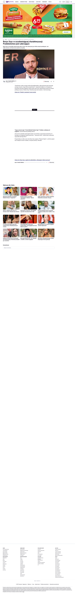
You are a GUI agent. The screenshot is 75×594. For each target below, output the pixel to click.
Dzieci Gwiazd (31, 1)
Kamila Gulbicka (11, 81)
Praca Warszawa (57, 560)
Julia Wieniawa (5, 550)
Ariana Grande (5, 551)
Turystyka (21, 562)
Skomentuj (47, 81)
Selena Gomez (22, 551)
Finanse (4, 562)
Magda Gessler (22, 554)
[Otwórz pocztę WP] (60, 2)
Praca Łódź (57, 562)
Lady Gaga (21, 555)
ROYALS (50, 1)
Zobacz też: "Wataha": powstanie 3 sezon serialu (25, 92)
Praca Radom (57, 566)
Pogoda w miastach (41, 563)
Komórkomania (22, 566)
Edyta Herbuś (57, 554)
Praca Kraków (57, 561)
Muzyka (16, 1)
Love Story (38, 1)
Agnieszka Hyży (5, 555)
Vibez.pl (39, 561)
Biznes (4, 560)
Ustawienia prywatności (54, 584)
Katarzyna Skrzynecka (41, 550)
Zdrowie (4, 566)
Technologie (4, 561)
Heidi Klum (39, 551)
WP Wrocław (22, 571)
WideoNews (44, 1)
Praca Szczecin (57, 567)
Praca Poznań (57, 565)
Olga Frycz (56, 550)
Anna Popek (39, 555)
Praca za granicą (57, 573)
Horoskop (21, 561)
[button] (63, 1)
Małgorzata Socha (5, 554)
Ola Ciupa (39, 549)
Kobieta (4, 565)
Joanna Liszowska (58, 551)
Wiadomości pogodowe (41, 562)
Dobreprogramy (22, 565)
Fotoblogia (21, 568)
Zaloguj (67, 1)
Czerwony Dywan (23, 1)
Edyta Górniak (22, 549)
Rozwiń (34, 109)
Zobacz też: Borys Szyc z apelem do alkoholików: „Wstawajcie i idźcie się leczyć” (32, 160)
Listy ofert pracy (57, 574)
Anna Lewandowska (6, 549)
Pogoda (4, 568)
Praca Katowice (57, 571)
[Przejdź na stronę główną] (4, 2)
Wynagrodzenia (22, 574)
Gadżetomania (22, 567)
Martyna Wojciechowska (58, 555)
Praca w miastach (58, 572)
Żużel (21, 573)
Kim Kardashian (40, 554)
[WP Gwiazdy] (10, 2)
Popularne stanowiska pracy (59, 577)
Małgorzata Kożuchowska (24, 550)
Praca (4, 567)
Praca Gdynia (57, 568)
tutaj (23, 591)
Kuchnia (21, 560)
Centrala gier (22, 572)
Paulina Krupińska (58, 549)
